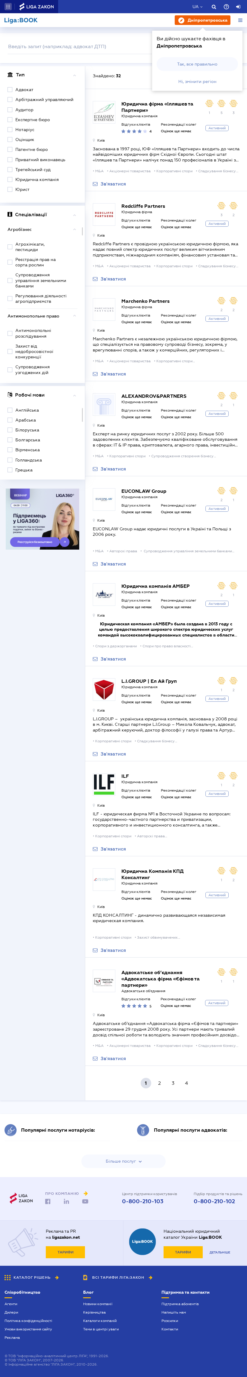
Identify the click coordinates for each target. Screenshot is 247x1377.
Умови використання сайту (28, 1329)
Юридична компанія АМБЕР (155, 586)
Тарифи (65, 1252)
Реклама (12, 1338)
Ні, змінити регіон (197, 81)
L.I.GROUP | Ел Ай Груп (149, 681)
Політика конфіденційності (28, 1321)
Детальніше (220, 1252)
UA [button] (195, 6)
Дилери (11, 1312)
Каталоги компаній (100, 1321)
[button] (8, 6)
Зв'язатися (113, 184)
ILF (125, 776)
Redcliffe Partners (143, 206)
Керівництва (94, 1312)
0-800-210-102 (214, 1201)
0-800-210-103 (142, 1201)
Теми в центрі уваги (101, 1329)
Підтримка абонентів (180, 1304)
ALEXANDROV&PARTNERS (153, 396)
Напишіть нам (173, 1312)
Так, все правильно (197, 64)
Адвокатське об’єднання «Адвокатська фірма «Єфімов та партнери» (160, 979)
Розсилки (169, 1321)
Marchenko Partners (145, 301)
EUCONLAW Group (143, 491)
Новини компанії (97, 1304)
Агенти (11, 1304)
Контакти (169, 1329)
